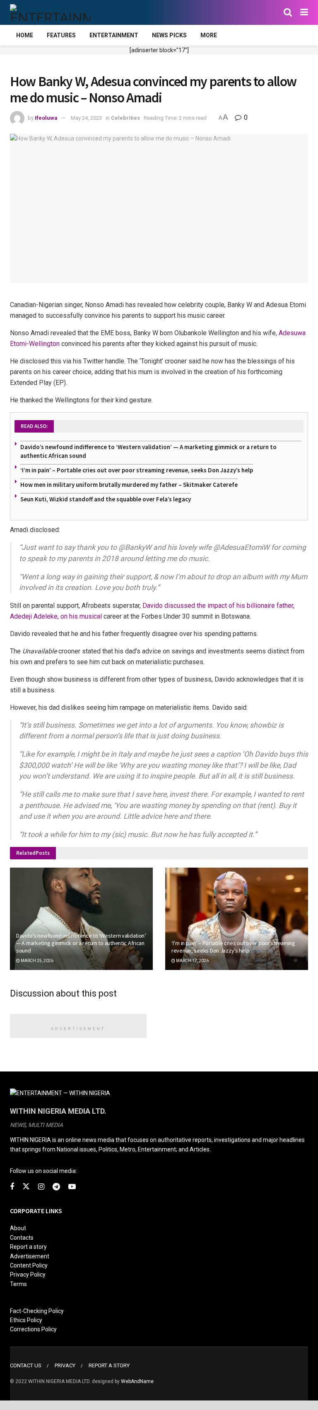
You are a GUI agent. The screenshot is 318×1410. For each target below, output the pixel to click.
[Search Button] (288, 12)
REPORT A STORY (109, 1365)
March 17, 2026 (192, 960)
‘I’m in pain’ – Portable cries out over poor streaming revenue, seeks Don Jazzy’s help (136, 470)
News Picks (169, 35)
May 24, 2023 (86, 118)
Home (24, 35)
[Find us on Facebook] (12, 1187)
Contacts (22, 1237)
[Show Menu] (304, 12)
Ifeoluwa (46, 118)
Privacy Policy (28, 1274)
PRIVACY (65, 1365)
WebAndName (137, 1381)
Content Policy (29, 1265)
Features (61, 35)
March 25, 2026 (36, 960)
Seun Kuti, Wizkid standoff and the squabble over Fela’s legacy (105, 499)
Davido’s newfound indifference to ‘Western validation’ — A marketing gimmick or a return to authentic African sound (81, 943)
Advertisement (29, 1256)
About (18, 1228)
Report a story (28, 1246)
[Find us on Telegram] (56, 1187)
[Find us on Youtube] (72, 1187)
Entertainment (113, 35)
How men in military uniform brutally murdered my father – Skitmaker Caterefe (129, 485)
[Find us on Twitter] (26, 1187)
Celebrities (125, 118)
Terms (18, 1284)
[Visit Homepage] (50, 12)
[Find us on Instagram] (41, 1187)
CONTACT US (25, 1365)
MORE (208, 35)
